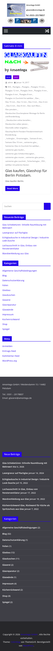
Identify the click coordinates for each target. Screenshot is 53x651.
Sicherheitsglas (33, 161)
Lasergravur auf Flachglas (15, 232)
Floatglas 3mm (26, 90)
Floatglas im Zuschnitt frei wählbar (19, 98)
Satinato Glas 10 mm (13, 142)
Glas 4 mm (43, 102)
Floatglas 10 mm (37, 87)
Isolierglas (10, 138)
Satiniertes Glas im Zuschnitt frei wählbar (22, 146)
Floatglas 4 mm (40, 90)
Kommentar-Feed (10, 355)
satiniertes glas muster (14, 157)
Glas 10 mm (10, 102)
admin (10, 82)
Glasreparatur (9, 304)
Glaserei (6, 299)
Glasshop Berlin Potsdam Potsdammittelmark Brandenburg (24, 133)
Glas (37, 98)
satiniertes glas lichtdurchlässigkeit (19, 153)
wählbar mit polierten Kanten (17, 165)
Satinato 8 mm (36, 138)
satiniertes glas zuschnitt (15, 161)
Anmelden (7, 346)
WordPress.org (9, 360)
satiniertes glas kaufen (14, 150)
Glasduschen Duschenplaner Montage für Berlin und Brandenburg (25, 115)
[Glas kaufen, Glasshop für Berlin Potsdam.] (26, 62)
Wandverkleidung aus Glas (15, 253)
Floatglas (25, 87)
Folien (5, 285)
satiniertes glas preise (35, 157)
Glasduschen (8, 295)
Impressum (8, 314)
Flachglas (16, 87)
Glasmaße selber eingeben (16, 127)
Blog (8, 77)
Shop (16, 77)
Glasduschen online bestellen (18, 120)
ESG (9, 87)
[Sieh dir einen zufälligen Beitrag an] (47, 30)
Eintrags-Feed (9, 351)
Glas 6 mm (10, 105)
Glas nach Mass (33, 105)
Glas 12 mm (22, 102)
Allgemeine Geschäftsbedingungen (19, 270)
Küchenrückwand (11, 319)
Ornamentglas (22, 138)
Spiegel (6, 329)
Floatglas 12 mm (12, 90)
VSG (43, 161)
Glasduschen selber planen (16, 124)
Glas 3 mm (32, 102)
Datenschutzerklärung (13, 280)
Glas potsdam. (11, 109)
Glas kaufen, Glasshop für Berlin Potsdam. (26, 173)
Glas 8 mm (21, 105)
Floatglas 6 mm (11, 94)
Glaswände (7, 309)
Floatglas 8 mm (25, 94)
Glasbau (6, 290)
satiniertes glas (30, 142)
